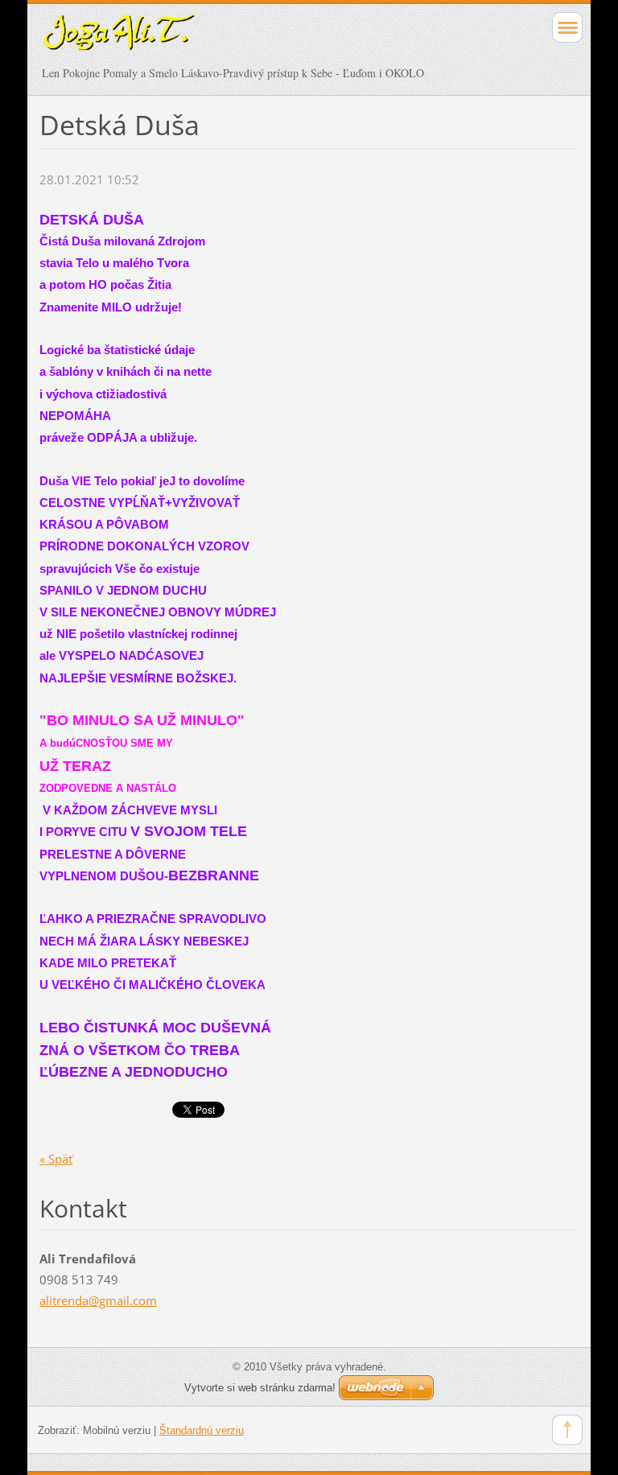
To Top (567, 1430)
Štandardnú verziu (201, 1430)
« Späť (55, 1159)
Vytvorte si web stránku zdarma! (260, 1388)
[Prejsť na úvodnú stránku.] (255, 40)
